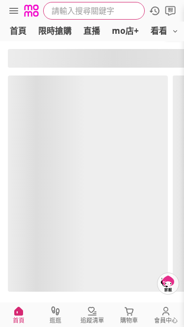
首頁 (18, 30)
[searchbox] (94, 11)
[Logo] (31, 11)
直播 (91, 30)
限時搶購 (55, 30)
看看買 (163, 30)
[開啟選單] (175, 31)
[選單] (14, 11)
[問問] (170, 11)
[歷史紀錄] (154, 11)
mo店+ (125, 30)
